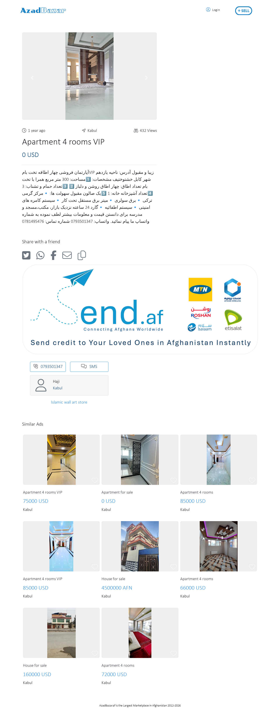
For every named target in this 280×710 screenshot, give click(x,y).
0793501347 (51, 367)
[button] (32, 77)
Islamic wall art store (69, 402)
